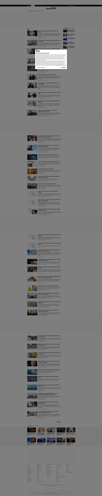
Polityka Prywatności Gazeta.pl (59, 65)
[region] (51, 59)
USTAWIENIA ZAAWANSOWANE (41, 67)
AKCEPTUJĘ (63, 67)
